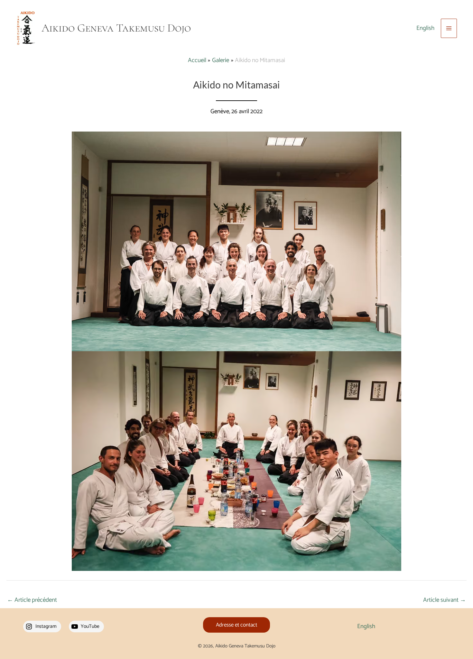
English (425, 28)
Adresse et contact (236, 624)
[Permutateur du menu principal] (449, 28)
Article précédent (32, 600)
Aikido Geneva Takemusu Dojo (116, 28)
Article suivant (444, 600)
